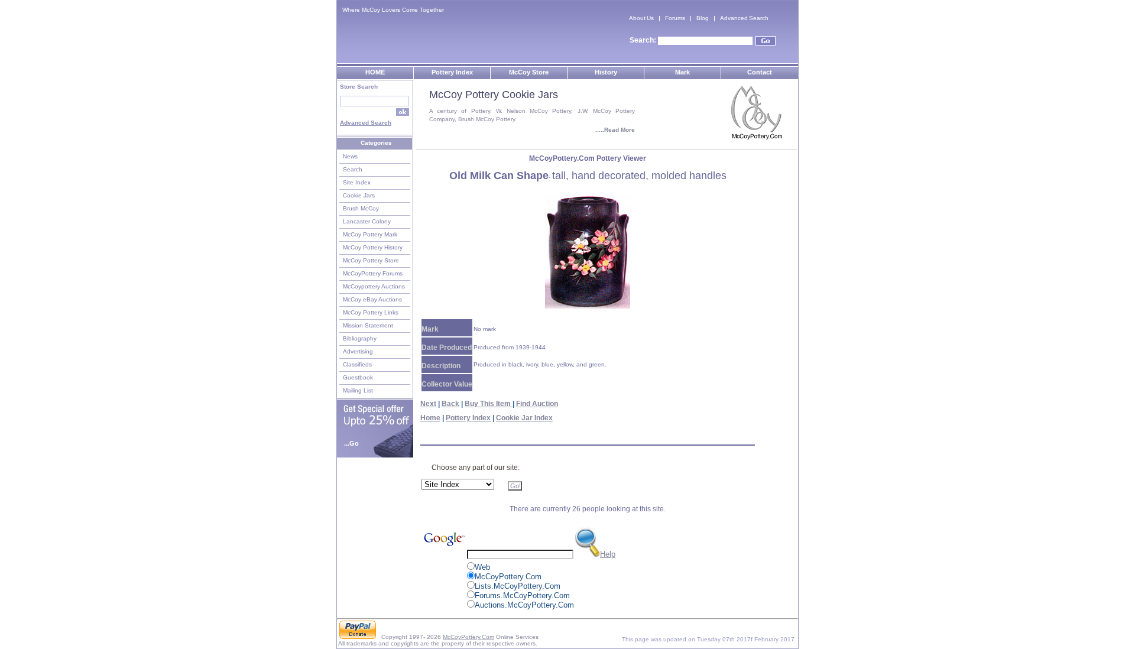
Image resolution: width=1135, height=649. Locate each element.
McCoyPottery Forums (373, 273)
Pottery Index (452, 72)
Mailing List (358, 390)
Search (352, 169)
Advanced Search (744, 18)
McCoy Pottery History (373, 247)
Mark (682, 72)
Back (450, 404)
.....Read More (615, 129)
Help (607, 554)
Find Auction (537, 404)
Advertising (358, 351)
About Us (641, 18)
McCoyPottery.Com (468, 637)
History (606, 72)
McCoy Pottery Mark (370, 234)
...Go (351, 443)
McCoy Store (529, 72)
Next (428, 404)
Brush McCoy (361, 208)
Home (430, 418)
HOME (375, 72)
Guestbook (358, 377)
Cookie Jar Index (524, 418)
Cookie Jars (359, 195)
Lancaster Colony (367, 221)
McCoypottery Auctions (374, 286)
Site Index (357, 182)
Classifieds (357, 364)
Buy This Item (489, 404)
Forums (675, 18)
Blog (702, 18)
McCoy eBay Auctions (372, 299)
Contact (759, 72)
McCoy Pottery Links (370, 312)
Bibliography (360, 338)
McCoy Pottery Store (371, 260)
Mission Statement (368, 325)
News (350, 156)
